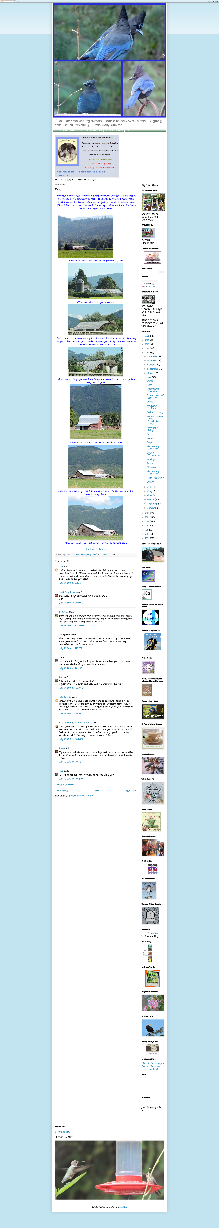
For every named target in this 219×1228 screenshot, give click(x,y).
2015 (147, 513)
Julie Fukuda (65, 697)
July (149, 377)
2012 (147, 525)
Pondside (63, 612)
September (153, 369)
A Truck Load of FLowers (155, 396)
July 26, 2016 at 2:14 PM (70, 761)
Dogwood (152, 442)
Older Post (130, 790)
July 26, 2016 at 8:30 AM (71, 739)
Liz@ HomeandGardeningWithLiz (75, 722)
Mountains (152, 467)
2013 (147, 521)
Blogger (123, 1207)
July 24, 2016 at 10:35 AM (71, 625)
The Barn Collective (96, 549)
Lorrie (62, 748)
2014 (147, 517)
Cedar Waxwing (155, 412)
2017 (147, 348)
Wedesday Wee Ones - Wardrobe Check (155, 420)
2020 (147, 336)
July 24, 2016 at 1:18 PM (70, 648)
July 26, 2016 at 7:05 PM (71, 778)
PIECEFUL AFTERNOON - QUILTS (71, 130)
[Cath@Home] (152, 986)
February (152, 503)
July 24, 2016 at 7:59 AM (71, 602)
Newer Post (62, 790)
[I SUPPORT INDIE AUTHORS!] (152, 263)
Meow (150, 384)
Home (56, 130)
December (153, 356)
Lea (61, 677)
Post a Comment (65, 784)
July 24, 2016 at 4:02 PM (71, 688)
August (151, 373)
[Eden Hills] (152, 933)
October (152, 364)
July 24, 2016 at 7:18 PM (70, 713)
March (151, 499)
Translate (150, 286)
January (152, 508)
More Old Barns (155, 477)
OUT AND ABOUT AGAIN (93, 130)
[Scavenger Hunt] (152, 1054)
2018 (147, 344)
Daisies (150, 481)
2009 (147, 538)
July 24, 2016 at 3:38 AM (71, 583)
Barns (150, 380)
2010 (147, 534)
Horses (150, 438)
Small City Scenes (68, 592)
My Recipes (130, 130)
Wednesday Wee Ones (153, 390)
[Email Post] (114, 554)
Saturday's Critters (152, 407)
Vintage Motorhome (153, 454)
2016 (147, 352)
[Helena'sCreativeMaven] (153, 873)
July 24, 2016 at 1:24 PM (70, 668)
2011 (147, 530)
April (150, 495)
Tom (61, 566)
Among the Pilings (152, 429)
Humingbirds (153, 459)
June (150, 487)
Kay (61, 771)
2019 (147, 340)
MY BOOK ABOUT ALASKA (114, 130)
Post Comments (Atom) (81, 795)
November (153, 360)
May (150, 491)
